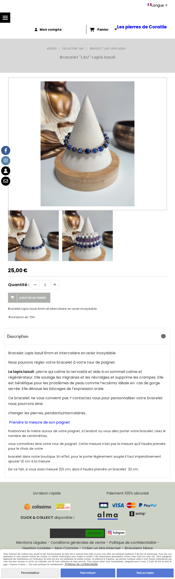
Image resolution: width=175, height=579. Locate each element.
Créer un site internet (101, 548)
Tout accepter (145, 572)
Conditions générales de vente (78, 542)
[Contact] (5, 181)
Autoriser (95, 533)
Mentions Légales (31, 542)
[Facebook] (5, 150)
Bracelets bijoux (139, 548)
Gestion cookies (36, 548)
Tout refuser (88, 572)
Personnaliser (30, 572)
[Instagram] (5, 160)
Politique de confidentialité (132, 542)
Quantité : (18, 284)
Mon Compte (66, 548)
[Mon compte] (5, 170)
